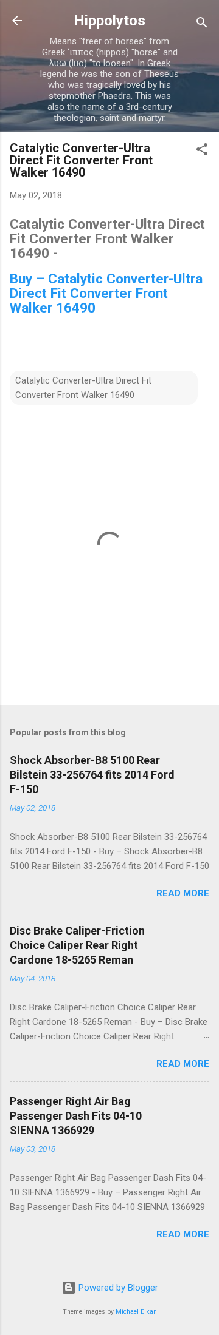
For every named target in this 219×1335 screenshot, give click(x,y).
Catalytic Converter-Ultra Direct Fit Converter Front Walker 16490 (83, 387)
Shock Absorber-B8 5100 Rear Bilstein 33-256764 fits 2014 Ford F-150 (92, 775)
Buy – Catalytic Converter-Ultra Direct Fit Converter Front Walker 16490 (106, 293)
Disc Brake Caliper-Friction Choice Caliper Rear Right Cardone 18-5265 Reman (77, 945)
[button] (202, 151)
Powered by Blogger (117, 1287)
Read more (182, 893)
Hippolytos (109, 20)
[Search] (202, 24)
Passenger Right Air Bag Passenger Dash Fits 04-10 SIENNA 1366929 (76, 1116)
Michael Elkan (136, 1312)
